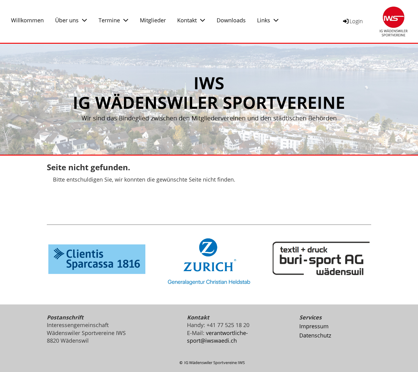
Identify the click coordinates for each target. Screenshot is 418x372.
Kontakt (187, 20)
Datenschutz (315, 335)
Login (356, 21)
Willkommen (27, 20)
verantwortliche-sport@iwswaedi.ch (217, 336)
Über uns (67, 20)
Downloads (231, 20)
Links (263, 20)
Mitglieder (153, 20)
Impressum (314, 326)
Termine (109, 20)
